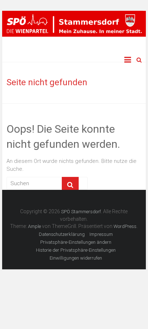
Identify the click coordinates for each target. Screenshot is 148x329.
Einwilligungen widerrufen (76, 258)
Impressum (101, 234)
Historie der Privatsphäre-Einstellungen (76, 250)
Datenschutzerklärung (62, 234)
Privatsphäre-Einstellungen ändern (75, 242)
